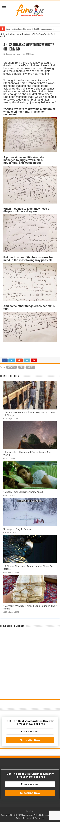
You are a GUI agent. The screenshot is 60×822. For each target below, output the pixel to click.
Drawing (12, 367)
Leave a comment (13, 54)
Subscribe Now (30, 740)
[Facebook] (30, 811)
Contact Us (39, 818)
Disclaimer (27, 818)
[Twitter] (32, 811)
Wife (21, 367)
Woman (31, 367)
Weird (12, 34)
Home (5, 34)
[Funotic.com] (30, 9)
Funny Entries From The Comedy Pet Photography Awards (30, 29)
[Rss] (27, 811)
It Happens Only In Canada (17, 529)
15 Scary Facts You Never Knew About (23, 492)
